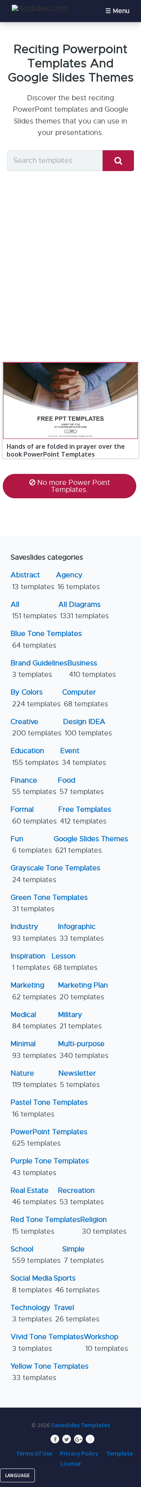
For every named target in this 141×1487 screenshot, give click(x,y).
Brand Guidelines (39, 669)
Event (83, 756)
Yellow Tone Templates (50, 1372)
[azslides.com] (40, 8)
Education (35, 756)
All (34, 610)
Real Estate (33, 1196)
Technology (31, 1313)
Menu (121, 11)
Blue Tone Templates (46, 639)
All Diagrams (83, 610)
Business (91, 669)
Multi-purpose (83, 1049)
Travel (76, 1313)
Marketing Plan (83, 991)
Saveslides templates (80, 1425)
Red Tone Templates (45, 1225)
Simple (83, 1255)
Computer (85, 698)
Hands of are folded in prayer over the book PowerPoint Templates (66, 450)
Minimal (33, 1049)
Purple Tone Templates (50, 1167)
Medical (33, 1020)
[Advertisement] (70, 266)
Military (80, 1020)
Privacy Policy (79, 1453)
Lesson (75, 962)
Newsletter (79, 1079)
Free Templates (84, 815)
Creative (36, 727)
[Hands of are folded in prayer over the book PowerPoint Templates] (70, 362)
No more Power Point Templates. (73, 486)
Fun (31, 845)
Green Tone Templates (49, 903)
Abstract (32, 581)
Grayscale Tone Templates (55, 874)
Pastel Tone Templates (49, 1108)
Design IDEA (87, 727)
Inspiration (30, 962)
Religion (103, 1225)
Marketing (33, 991)
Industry (33, 932)
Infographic (81, 932)
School (36, 1255)
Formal (34, 815)
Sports (76, 1284)
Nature (34, 1079)
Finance (33, 786)
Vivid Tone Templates (47, 1342)
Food (81, 786)
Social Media (31, 1284)
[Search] (118, 160)
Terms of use (34, 1453)
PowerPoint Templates (49, 1138)
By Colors (36, 698)
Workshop (106, 1342)
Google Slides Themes (91, 845)
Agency (78, 581)
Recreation (81, 1196)
